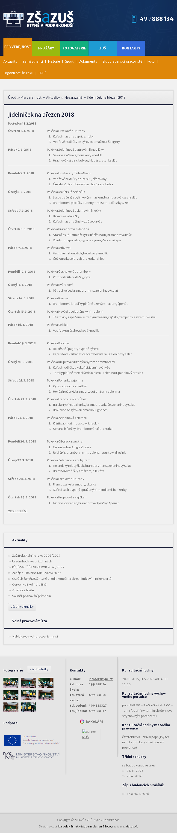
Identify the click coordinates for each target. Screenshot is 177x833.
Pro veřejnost (31, 97)
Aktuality (10, 61)
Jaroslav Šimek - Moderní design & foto (85, 826)
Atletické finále (23, 590)
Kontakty (131, 48)
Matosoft (131, 826)
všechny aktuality (22, 606)
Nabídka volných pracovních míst (35, 636)
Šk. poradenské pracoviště (122, 61)
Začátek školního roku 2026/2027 (36, 556)
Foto (151, 61)
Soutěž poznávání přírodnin (31, 596)
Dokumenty (88, 61)
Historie (54, 61)
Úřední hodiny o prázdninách (32, 561)
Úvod (12, 97)
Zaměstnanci (33, 61)
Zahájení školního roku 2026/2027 (36, 573)
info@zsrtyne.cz (101, 679)
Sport (69, 61)
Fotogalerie (74, 48)
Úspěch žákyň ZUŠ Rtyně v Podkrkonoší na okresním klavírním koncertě (62, 579)
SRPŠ (42, 73)
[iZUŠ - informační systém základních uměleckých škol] (91, 734)
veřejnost (17, 47)
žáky (46, 48)
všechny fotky (39, 669)
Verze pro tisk (17, 511)
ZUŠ (102, 48)
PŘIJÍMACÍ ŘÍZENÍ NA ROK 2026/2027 (38, 567)
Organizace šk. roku (18, 73)
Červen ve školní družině (29, 584)
